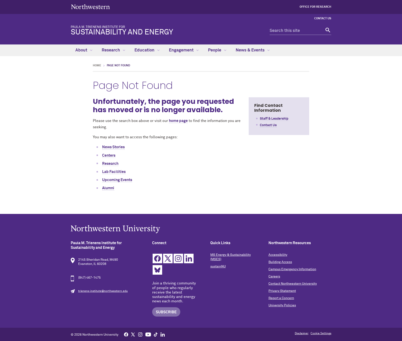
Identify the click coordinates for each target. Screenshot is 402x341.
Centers (108, 155)
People (215, 50)
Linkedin (189, 258)
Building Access (280, 262)
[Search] (327, 31)
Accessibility (277, 255)
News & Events (250, 50)
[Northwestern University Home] (90, 6)
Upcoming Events (117, 180)
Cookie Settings (321, 333)
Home (97, 65)
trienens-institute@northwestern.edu (103, 291)
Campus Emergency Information (292, 269)
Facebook (157, 258)
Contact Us (322, 18)
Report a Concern (281, 298)
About (81, 50)
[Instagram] (140, 334)
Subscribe (166, 312)
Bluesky (157, 270)
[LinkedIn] (163, 334)
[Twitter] (133, 334)
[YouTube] (148, 334)
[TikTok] (155, 334)
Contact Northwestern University (292, 283)
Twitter (168, 258)
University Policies (282, 305)
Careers (274, 276)
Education (144, 50)
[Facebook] (126, 334)
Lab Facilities (114, 172)
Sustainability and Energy (122, 30)
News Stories (113, 147)
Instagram (178, 258)
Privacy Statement (282, 291)
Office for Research (315, 7)
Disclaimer (301, 333)
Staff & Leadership (274, 118)
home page (178, 121)
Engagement (181, 50)
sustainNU (218, 266)
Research (111, 50)
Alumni (108, 188)
